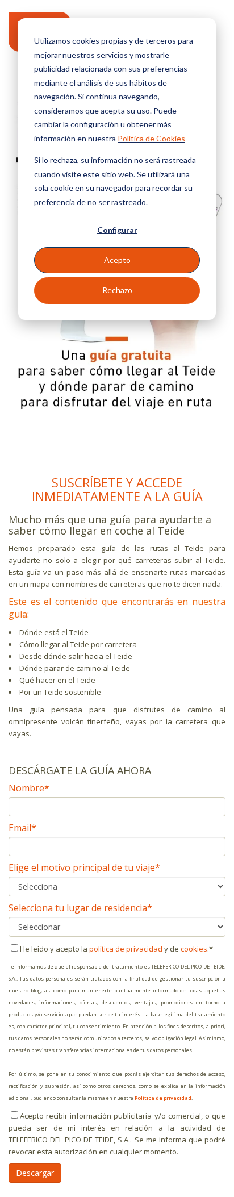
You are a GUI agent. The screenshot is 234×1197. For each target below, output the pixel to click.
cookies (194, 949)
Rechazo (117, 290)
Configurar (117, 230)
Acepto (117, 260)
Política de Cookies (151, 138)
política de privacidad (125, 949)
